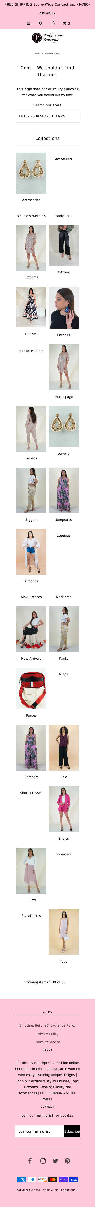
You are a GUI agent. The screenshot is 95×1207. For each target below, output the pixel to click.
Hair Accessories (31, 351)
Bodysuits (64, 216)
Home (37, 53)
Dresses (31, 334)
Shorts (63, 838)
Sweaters (63, 854)
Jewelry (64, 453)
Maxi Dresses (31, 597)
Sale (64, 777)
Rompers (31, 777)
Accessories (31, 200)
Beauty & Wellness (31, 216)
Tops (63, 961)
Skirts (31, 900)
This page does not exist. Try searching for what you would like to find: (48, 92)
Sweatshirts (31, 916)
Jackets (31, 458)
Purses (31, 715)
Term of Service (47, 1042)
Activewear (63, 159)
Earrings (63, 335)
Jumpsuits (63, 519)
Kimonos (31, 581)
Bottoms (31, 277)
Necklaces (63, 597)
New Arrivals (31, 658)
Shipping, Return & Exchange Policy (47, 1025)
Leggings (64, 535)
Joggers (31, 519)
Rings (63, 674)
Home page (64, 396)
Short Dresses (31, 793)
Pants (63, 658)
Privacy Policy (47, 1034)
